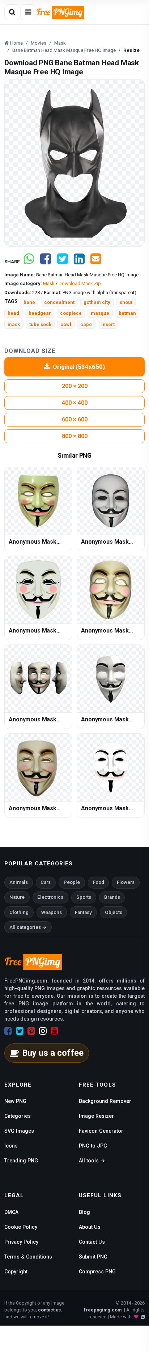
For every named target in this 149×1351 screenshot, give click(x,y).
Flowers (126, 882)
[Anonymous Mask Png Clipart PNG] (110, 589)
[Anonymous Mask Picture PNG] (110, 678)
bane (29, 302)
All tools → (92, 1160)
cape (86, 324)
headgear (40, 313)
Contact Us (92, 1241)
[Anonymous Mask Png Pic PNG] (38, 678)
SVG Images (19, 1130)
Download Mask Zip (80, 283)
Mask (49, 283)
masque (100, 313)
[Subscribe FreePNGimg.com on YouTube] (54, 1031)
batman (127, 313)
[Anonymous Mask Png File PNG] (110, 767)
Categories (17, 1116)
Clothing (19, 912)
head (13, 313)
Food (98, 882)
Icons (11, 1145)
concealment (59, 302)
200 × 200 (75, 386)
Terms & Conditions (28, 1256)
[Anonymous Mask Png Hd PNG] (110, 501)
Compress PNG (97, 1271)
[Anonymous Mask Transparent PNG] (38, 767)
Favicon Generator (101, 1130)
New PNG (15, 1101)
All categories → (28, 927)
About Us (90, 1227)
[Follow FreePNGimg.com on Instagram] (43, 1031)
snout (126, 302)
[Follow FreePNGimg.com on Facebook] (8, 1031)
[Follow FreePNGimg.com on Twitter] (20, 1031)
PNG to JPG (93, 1145)
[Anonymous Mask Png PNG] (38, 501)
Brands (112, 897)
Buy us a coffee (53, 1053)
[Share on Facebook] (45, 261)
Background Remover (105, 1101)
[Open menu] (28, 12)
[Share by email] (96, 261)
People (72, 882)
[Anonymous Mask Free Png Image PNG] (38, 589)
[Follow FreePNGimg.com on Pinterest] (31, 1031)
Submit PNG (93, 1256)
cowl (65, 324)
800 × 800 (75, 436)
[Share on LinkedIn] (79, 261)
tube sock (40, 324)
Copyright (15, 1271)
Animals (18, 882)
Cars (46, 882)
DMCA (11, 1212)
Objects (113, 912)
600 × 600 (75, 419)
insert (108, 324)
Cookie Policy (20, 1227)
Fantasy (83, 912)
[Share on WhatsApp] (29, 261)
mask (14, 324)
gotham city (97, 302)
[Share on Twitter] (62, 261)
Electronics (50, 897)
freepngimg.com (103, 1310)
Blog (84, 1212)
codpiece (71, 313)
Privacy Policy (21, 1241)
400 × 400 (75, 402)
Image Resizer (96, 1116)
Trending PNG (21, 1160)
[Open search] (12, 12)
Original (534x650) (79, 366)
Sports (83, 897)
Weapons (51, 912)
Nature (17, 897)
